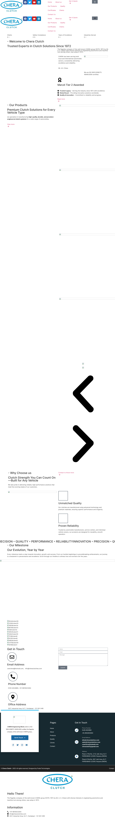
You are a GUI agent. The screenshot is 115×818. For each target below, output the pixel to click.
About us (58, 2)
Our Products (52, 6)
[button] (83, 394)
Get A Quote (73, 1)
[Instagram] (22, 745)
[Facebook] (25, 2)
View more (10, 124)
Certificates (52, 10)
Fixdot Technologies (43, 768)
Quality (62, 6)
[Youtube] (26, 745)
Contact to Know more (66, 472)
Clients (61, 10)
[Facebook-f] (13, 745)
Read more (61, 99)
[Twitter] (17, 745)
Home (50, 2)
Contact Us (52, 14)
